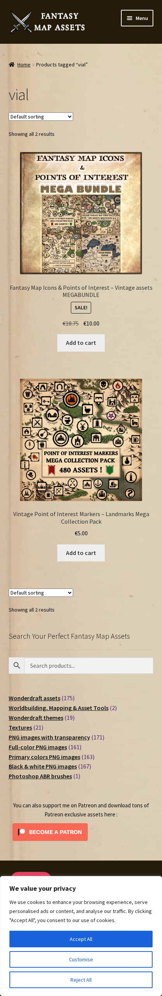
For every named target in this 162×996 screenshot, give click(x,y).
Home (24, 64)
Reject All (81, 979)
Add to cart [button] (81, 342)
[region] (81, 936)
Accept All (81, 939)
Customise (81, 959)
